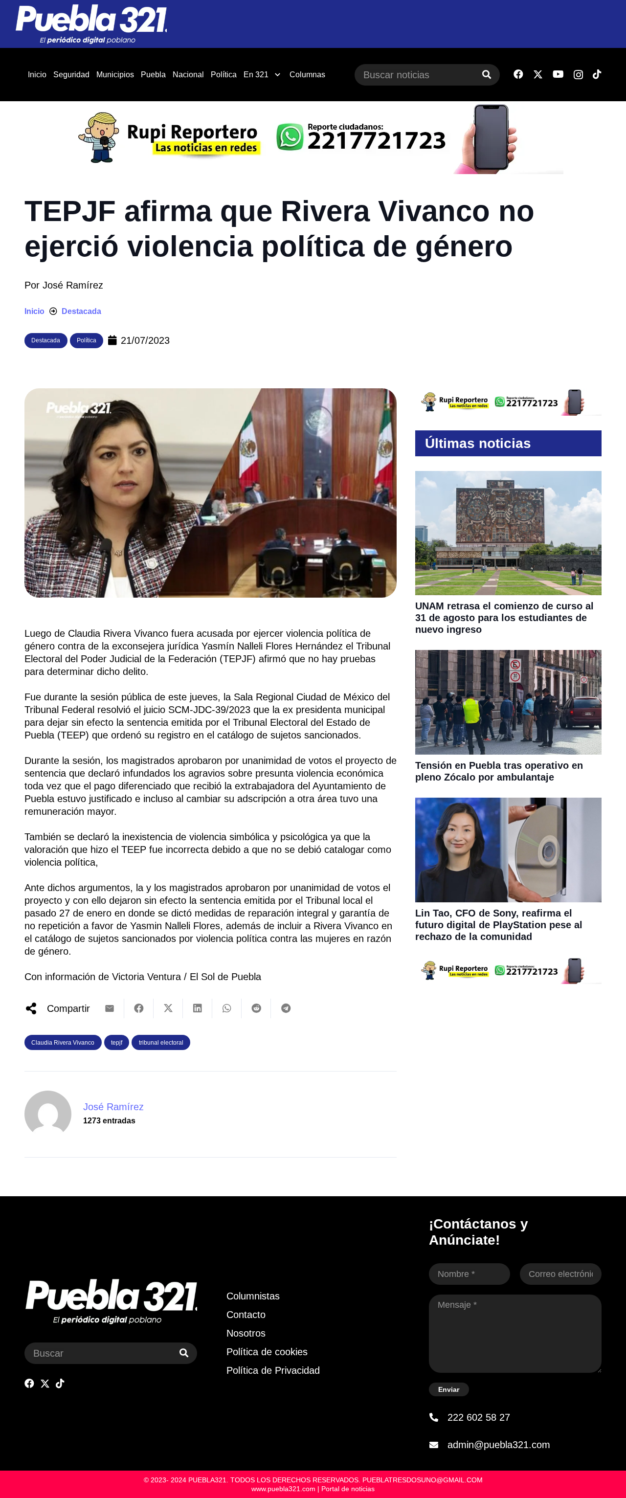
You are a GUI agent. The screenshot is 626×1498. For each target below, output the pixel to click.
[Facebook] (518, 74)
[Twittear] (168, 1008)
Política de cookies (267, 1351)
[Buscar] (486, 75)
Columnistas (253, 1296)
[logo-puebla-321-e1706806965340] (91, 24)
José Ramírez (73, 285)
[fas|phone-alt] (438, 1417)
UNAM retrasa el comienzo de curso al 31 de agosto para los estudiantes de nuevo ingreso (504, 618)
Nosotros (246, 1333)
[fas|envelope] (438, 1444)
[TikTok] (597, 74)
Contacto (246, 1314)
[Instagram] (578, 74)
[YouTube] (558, 74)
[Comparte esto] (139, 1008)
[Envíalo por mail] (109, 1008)
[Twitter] (538, 74)
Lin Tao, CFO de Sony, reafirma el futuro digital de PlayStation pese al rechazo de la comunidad (498, 925)
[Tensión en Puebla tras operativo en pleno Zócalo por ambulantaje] (508, 656)
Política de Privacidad (273, 1370)
